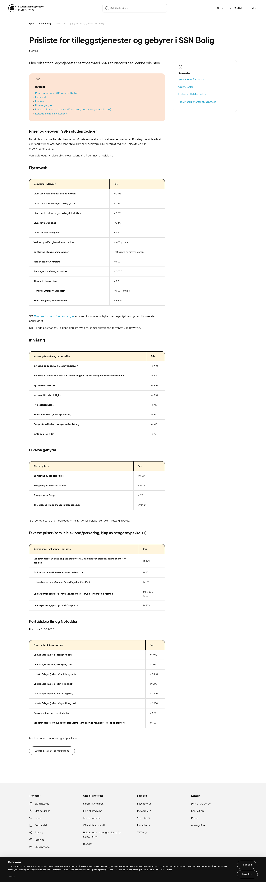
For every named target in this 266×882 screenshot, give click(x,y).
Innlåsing (40, 101)
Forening (39, 839)
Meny (255, 8)
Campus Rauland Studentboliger (54, 316)
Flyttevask (41, 97)
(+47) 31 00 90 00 (201, 803)
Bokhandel (41, 825)
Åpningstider (198, 825)
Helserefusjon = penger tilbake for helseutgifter (102, 834)
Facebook (142, 803)
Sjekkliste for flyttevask (191, 79)
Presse (194, 818)
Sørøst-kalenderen (93, 803)
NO (219, 8)
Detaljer (12, 876)
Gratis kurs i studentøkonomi (52, 750)
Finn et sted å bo (92, 810)
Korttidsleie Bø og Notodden (51, 113)
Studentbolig (42, 803)
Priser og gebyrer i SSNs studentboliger (57, 93)
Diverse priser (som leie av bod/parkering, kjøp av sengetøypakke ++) (73, 109)
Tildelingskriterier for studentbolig (197, 101)
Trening (39, 832)
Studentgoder (42, 846)
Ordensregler (185, 86)
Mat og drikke (42, 810)
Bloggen (88, 843)
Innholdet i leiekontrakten (193, 94)
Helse (38, 818)
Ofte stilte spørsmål (94, 825)
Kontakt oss (197, 810)
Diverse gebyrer (44, 105)
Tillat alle (246, 864)
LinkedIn (142, 825)
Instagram (143, 810)
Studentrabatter (92, 818)
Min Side (238, 8)
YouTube (142, 818)
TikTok (140, 832)
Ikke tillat (247, 874)
